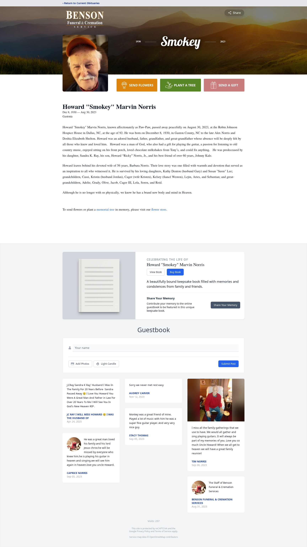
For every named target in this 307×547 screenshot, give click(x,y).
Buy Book (175, 272)
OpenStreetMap (157, 536)
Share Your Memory (225, 305)
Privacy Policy (143, 531)
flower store (158, 209)
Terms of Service (163, 531)
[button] (216, 400)
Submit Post (228, 363)
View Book (156, 272)
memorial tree (105, 209)
